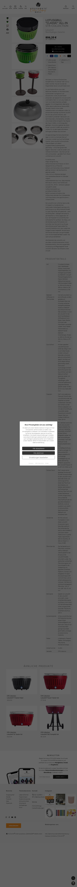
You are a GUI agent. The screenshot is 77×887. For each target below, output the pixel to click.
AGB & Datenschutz (39, 463)
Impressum (31, 463)
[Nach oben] (73, 883)
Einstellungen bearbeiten (38, 457)
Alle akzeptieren (39, 448)
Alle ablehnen (38, 453)
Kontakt (47, 463)
